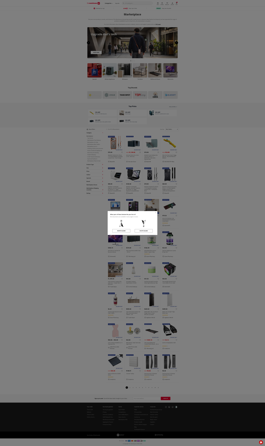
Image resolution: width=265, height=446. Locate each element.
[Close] (155, 212)
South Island (144, 231)
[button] (261, 442)
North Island (121, 231)
